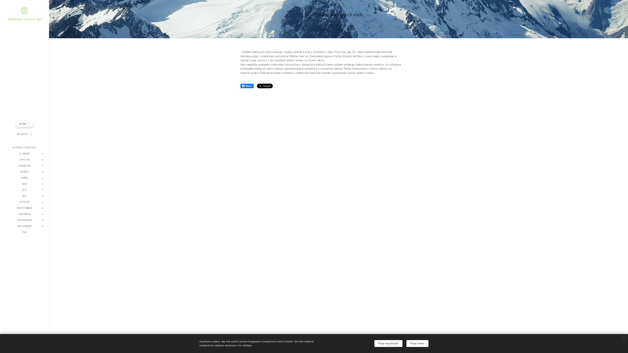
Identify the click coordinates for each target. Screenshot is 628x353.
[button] (24, 134)
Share (249, 86)
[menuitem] (24, 147)
